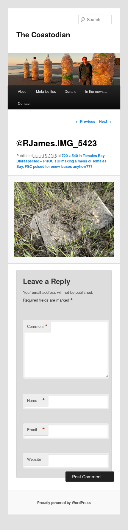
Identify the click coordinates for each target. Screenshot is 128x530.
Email (36, 429)
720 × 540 (70, 155)
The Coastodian (43, 34)
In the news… (96, 91)
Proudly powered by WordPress (64, 502)
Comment (37, 326)
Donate (71, 91)
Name (36, 400)
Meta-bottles (46, 91)
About (22, 91)
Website (34, 459)
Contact (24, 103)
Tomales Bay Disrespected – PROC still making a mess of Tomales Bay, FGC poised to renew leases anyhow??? (61, 161)
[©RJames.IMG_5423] (64, 219)
